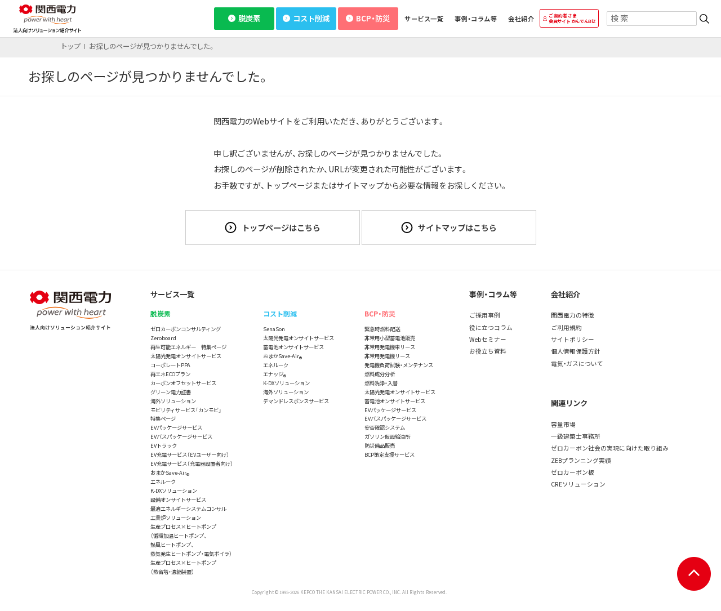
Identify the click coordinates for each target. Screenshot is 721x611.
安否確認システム (384, 427)
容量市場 (563, 424)
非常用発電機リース (387, 356)
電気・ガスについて (577, 363)
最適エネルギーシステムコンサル (188, 508)
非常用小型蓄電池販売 (389, 338)
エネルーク (163, 481)
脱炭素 (249, 18)
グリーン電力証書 (170, 392)
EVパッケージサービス (176, 427)
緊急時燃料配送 (382, 329)
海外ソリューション (173, 401)
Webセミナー (487, 339)
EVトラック (163, 445)
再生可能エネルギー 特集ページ (188, 347)
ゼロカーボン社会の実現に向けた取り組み (610, 448)
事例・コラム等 (476, 18)
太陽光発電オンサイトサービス (185, 356)
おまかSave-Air (169, 473)
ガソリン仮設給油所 (387, 436)
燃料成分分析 (379, 374)
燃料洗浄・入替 (381, 383)
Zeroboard (163, 338)
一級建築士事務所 (575, 436)
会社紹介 (521, 18)
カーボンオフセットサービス (183, 383)
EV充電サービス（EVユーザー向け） (189, 454)
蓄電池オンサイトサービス (293, 347)
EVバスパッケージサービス (181, 436)
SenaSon (274, 329)
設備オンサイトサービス (178, 499)
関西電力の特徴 (572, 315)
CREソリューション (578, 484)
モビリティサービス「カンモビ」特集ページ (185, 414)
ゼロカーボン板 (572, 472)
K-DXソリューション (173, 490)
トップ (70, 46)
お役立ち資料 (487, 351)
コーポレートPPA (170, 365)
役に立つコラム (491, 327)
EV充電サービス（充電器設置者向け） (191, 463)
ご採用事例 (484, 315)
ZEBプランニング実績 (581, 460)
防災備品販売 (379, 445)
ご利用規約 (566, 327)
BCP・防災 (373, 18)
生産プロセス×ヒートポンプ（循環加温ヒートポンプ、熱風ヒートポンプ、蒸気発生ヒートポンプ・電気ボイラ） (191, 540)
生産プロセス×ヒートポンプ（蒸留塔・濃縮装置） (183, 567)
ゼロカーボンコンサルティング (185, 329)
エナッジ (274, 374)
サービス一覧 (423, 18)
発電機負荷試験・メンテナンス (398, 365)
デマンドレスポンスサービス (296, 401)
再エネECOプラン (170, 374)
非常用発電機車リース (389, 347)
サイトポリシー (572, 339)
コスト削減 (311, 18)
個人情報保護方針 (575, 351)
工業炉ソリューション (175, 517)
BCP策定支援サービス (389, 454)
